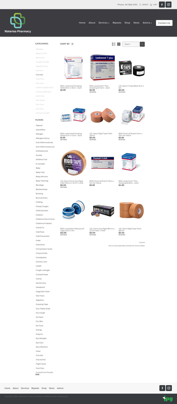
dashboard (23, 396)
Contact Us (164, 23)
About (92, 22)
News (136, 22)
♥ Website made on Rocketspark (56, 396)
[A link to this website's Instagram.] (168, 4)
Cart (155, 4)
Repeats (117, 22)
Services (103, 22)
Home (82, 22)
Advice (147, 22)
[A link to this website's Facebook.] (162, 4)
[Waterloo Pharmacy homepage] (21, 23)
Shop (127, 22)
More (37, 374)
